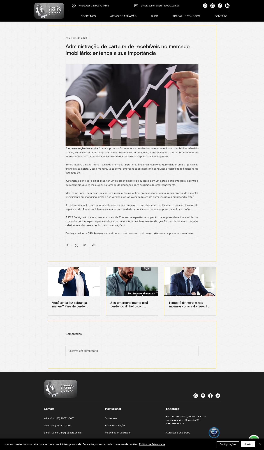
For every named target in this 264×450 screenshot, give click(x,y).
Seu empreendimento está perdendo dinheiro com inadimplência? (129, 304)
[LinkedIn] (227, 5)
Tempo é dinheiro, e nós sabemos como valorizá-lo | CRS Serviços (188, 304)
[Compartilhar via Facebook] (67, 245)
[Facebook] (220, 5)
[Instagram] (212, 5)
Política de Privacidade (152, 444)
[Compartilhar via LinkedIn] (85, 245)
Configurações (228, 444)
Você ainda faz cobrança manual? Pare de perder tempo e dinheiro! (69, 304)
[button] (118, 16)
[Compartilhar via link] (93, 245)
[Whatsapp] (205, 5)
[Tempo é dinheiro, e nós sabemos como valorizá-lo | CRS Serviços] (190, 281)
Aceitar (248, 444)
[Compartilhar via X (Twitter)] (76, 245)
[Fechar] (260, 444)
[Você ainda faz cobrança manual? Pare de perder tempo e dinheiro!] (74, 281)
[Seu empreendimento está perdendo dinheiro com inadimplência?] (132, 281)
